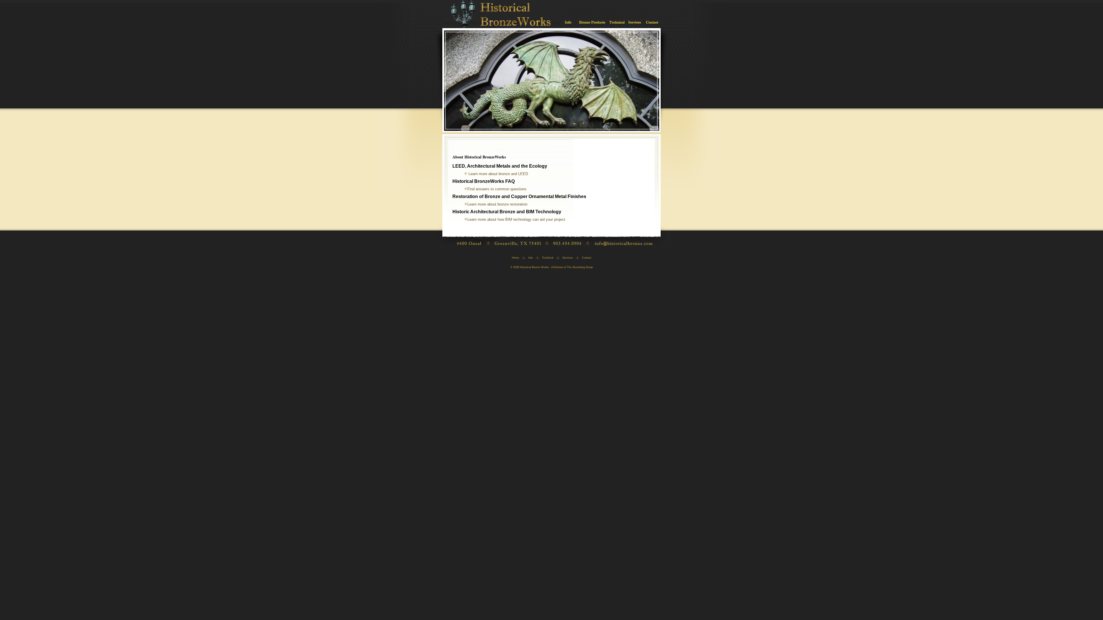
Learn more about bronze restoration (497, 204)
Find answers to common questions (497, 189)
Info (530, 257)
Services (567, 257)
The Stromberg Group (580, 267)
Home (515, 257)
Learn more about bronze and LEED (497, 174)
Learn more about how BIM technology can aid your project (516, 219)
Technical (547, 257)
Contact (586, 257)
